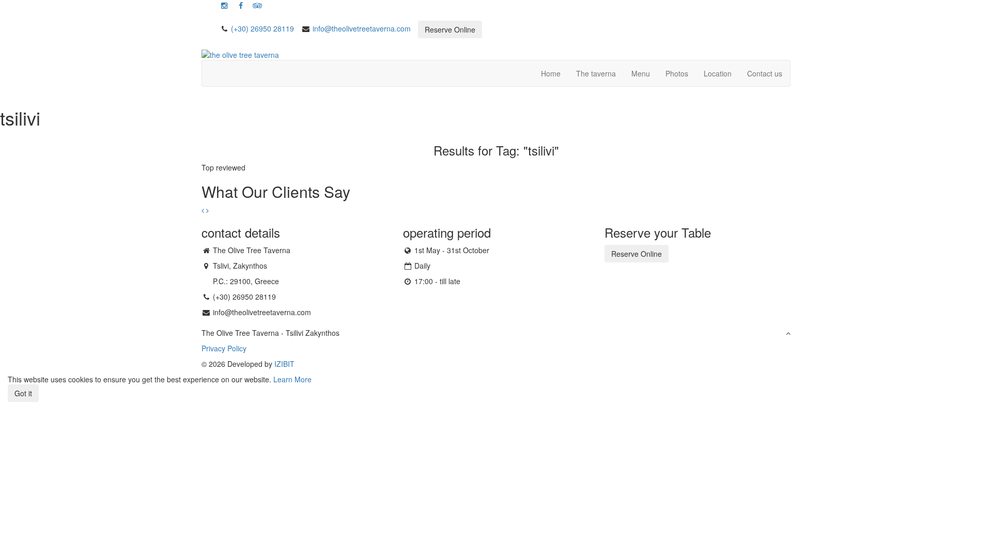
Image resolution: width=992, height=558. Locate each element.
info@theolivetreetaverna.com (362, 28)
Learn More (292, 379)
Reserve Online (450, 29)
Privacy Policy (224, 348)
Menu (640, 73)
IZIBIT (284, 364)
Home (551, 73)
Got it (23, 393)
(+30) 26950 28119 (262, 28)
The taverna (596, 73)
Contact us (764, 73)
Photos (676, 73)
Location (718, 73)
